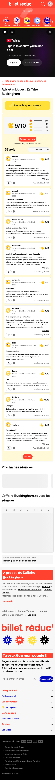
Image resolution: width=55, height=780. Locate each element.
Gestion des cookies (14, 768)
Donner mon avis (27, 139)
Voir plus (45, 179)
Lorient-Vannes (26, 611)
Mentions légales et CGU (16, 754)
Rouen (6, 561)
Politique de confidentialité (17, 750)
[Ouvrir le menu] (5, 4)
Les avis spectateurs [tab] (27, 105)
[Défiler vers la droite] (52, 22)
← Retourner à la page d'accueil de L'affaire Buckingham (24, 82)
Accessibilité (10, 764)
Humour (46, 586)
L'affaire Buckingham (12, 615)
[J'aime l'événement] (12, 32)
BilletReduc (8, 611)
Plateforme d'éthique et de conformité (22, 761)
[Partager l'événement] (5, 32)
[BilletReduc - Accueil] (20, 4)
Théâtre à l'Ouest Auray (30, 589)
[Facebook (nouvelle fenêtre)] (7, 640)
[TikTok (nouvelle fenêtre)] (44, 640)
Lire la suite (7, 601)
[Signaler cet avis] (14, 183)
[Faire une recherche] (43, 4)
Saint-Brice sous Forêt (24, 561)
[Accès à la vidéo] (49, 32)
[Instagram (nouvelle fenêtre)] (32, 640)
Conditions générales (14, 747)
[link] (7, 22)
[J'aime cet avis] (9, 182)
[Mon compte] (50, 4)
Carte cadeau (9, 713)
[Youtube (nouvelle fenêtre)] (19, 640)
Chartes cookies (12, 757)
